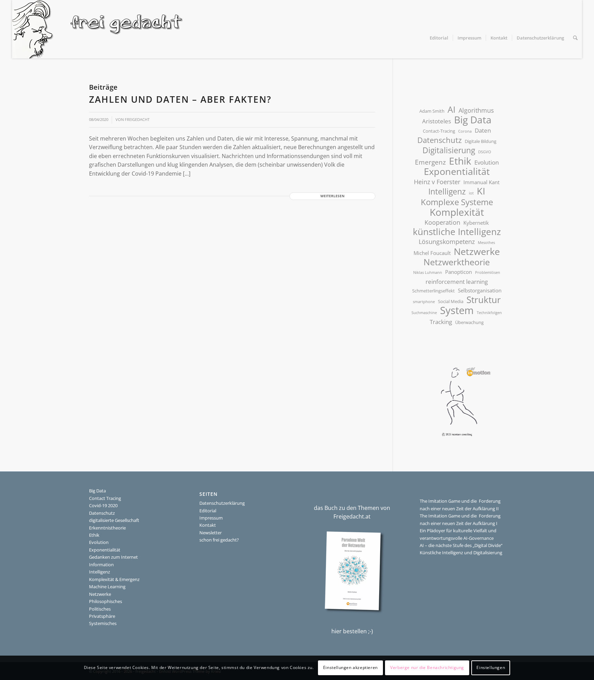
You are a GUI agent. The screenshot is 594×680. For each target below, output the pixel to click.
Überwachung (469, 322)
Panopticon (458, 271)
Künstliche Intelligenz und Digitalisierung (461, 552)
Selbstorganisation (480, 290)
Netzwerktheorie (457, 262)
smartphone (424, 301)
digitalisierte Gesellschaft (114, 520)
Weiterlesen (332, 196)
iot (471, 193)
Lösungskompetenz (447, 241)
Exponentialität (457, 171)
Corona (465, 131)
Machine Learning (107, 586)
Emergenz (430, 162)
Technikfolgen (489, 312)
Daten (483, 130)
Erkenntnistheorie (107, 528)
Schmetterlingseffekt (433, 291)
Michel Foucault (432, 252)
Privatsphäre (102, 616)
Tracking (441, 322)
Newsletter (210, 532)
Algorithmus (476, 110)
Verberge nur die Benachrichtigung (427, 668)
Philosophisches (105, 601)
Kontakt (207, 525)
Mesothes (486, 242)
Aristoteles (436, 121)
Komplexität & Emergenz (114, 579)
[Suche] (575, 38)
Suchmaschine (424, 312)
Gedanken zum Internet (113, 557)
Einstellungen (490, 668)
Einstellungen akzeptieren (350, 668)
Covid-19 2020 (103, 505)
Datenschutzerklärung (222, 503)
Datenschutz (439, 140)
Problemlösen (487, 272)
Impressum (211, 518)
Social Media (450, 301)
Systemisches (103, 623)
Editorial (207, 511)
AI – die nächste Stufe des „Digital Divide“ (461, 545)
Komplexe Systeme (457, 202)
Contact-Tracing (439, 131)
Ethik (460, 161)
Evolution (486, 162)
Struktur (483, 300)
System (457, 310)
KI (481, 191)
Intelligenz (447, 191)
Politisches (100, 609)
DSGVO (484, 151)
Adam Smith (431, 111)
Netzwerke (477, 251)
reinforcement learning (457, 282)
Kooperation (442, 222)
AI (451, 109)
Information (101, 564)
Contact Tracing (105, 498)
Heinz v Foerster (437, 182)
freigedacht (137, 119)
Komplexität (457, 212)
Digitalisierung (448, 150)
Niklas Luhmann (427, 272)
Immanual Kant (481, 182)
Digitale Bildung (480, 141)
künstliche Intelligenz (457, 231)
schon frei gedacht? (219, 540)
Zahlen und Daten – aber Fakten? (180, 99)
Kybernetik (476, 222)
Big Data (473, 119)
